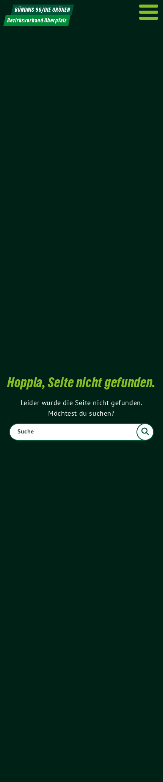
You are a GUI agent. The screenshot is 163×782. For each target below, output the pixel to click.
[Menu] (149, 12)
